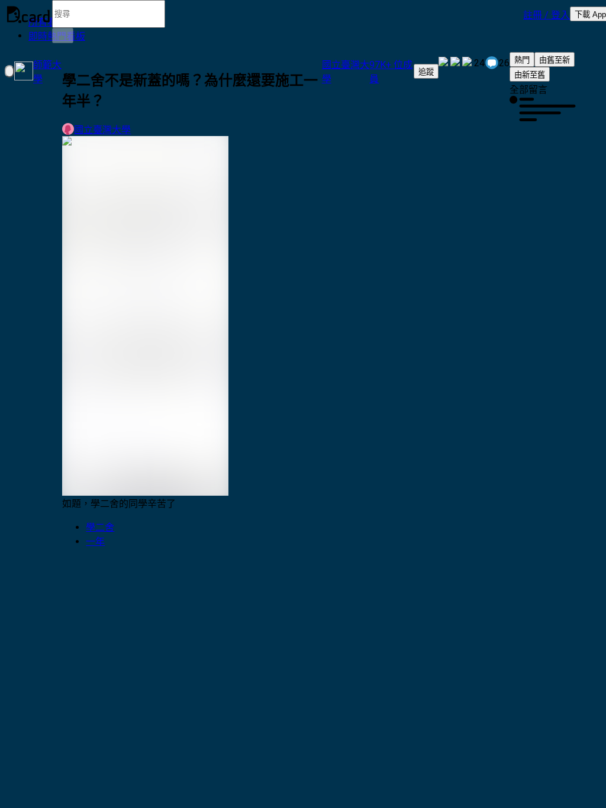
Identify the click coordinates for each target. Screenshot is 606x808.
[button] (546, 14)
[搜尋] (62, 35)
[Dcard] (28, 14)
